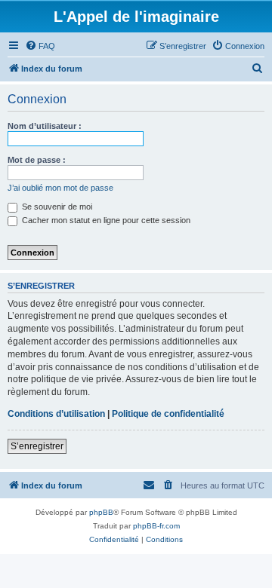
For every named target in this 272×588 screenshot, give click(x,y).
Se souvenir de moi (56, 206)
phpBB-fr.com (156, 526)
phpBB (101, 512)
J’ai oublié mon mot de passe (60, 187)
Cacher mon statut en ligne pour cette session (105, 220)
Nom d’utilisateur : (45, 125)
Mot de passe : (37, 159)
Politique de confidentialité (168, 414)
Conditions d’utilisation (56, 414)
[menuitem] (40, 46)
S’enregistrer (37, 446)
